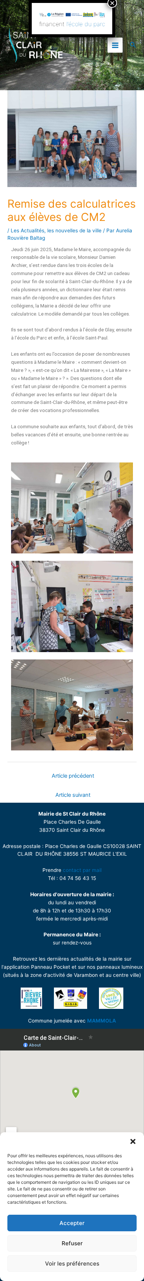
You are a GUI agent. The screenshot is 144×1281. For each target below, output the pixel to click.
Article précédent (73, 776)
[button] (133, 1141)
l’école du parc (85, 24)
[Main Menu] (115, 45)
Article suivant (72, 795)
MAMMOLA (101, 1021)
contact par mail (82, 870)
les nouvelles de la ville (74, 230)
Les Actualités (27, 230)
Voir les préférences (72, 1263)
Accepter (72, 1223)
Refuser (72, 1243)
